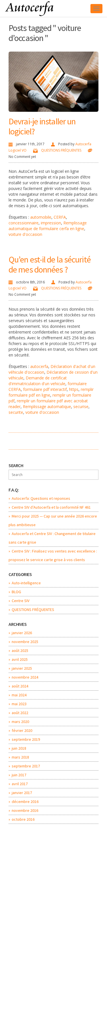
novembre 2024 (25, 677)
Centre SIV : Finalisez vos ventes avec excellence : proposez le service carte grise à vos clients (53, 555)
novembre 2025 (25, 641)
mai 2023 (19, 703)
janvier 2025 (22, 668)
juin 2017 (19, 774)
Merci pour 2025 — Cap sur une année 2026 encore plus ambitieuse (53, 520)
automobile (40, 217)
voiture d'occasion (25, 234)
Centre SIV (20, 600)
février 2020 (22, 730)
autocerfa (39, 366)
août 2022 (20, 712)
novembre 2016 (25, 810)
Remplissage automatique (47, 406)
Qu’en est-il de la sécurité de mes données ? (50, 264)
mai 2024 (19, 695)
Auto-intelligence (26, 582)
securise (80, 406)
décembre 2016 (25, 801)
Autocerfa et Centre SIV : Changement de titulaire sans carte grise (52, 538)
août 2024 (20, 686)
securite (16, 412)
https (73, 389)
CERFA (60, 217)
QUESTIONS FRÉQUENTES (61, 150)
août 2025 (20, 650)
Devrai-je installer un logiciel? (42, 126)
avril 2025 (20, 659)
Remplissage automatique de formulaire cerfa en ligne (48, 225)
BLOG (16, 591)
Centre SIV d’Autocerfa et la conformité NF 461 (51, 507)
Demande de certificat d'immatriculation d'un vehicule (38, 380)
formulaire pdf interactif (45, 389)
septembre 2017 (26, 766)
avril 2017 (20, 783)
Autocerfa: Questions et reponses (41, 498)
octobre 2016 (23, 819)
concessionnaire (24, 223)
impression (51, 223)
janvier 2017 (22, 792)
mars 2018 (20, 757)
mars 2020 (20, 721)
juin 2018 (19, 748)
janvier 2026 (22, 632)
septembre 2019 (26, 739)
